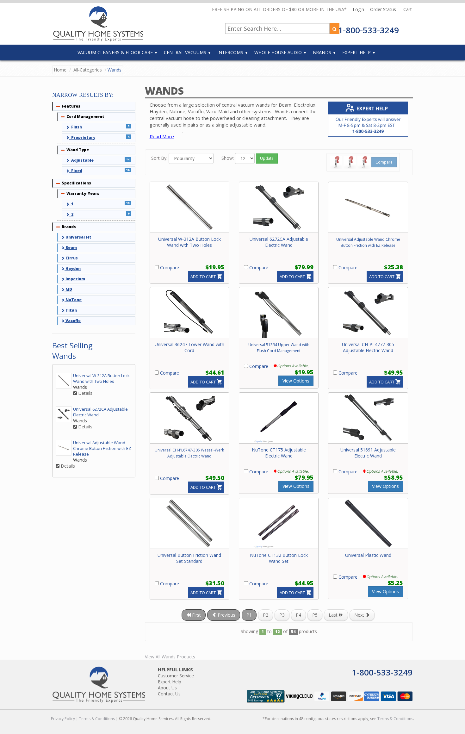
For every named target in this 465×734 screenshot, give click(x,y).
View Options (295, 381)
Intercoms (230, 52)
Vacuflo (73, 320)
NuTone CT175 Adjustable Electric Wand (279, 453)
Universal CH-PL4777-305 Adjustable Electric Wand (368, 347)
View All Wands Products (170, 657)
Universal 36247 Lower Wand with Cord (189, 347)
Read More (162, 136)
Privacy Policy (63, 718)
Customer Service (176, 676)
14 (127, 159)
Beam (71, 247)
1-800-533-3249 (368, 30)
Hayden (73, 268)
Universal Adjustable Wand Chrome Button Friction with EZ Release (102, 448)
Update (267, 158)
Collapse (58, 106)
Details (84, 393)
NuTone (73, 299)
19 (127, 203)
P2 (265, 615)
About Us (167, 688)
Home (60, 70)
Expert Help (356, 52)
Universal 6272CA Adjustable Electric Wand (279, 242)
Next (359, 615)
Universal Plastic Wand (368, 555)
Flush (75, 127)
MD (68, 289)
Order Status (383, 9)
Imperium (75, 279)
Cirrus (71, 258)
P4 (298, 615)
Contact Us (169, 694)
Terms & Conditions (97, 718)
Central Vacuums (185, 52)
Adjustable (81, 160)
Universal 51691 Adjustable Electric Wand (368, 453)
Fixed (75, 170)
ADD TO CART (203, 276)
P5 (315, 615)
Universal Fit (78, 237)
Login (359, 9)
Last (334, 615)
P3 (282, 615)
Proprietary (82, 137)
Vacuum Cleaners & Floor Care (115, 52)
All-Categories (87, 70)
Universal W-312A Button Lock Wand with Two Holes (189, 242)
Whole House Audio (278, 52)
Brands (322, 52)
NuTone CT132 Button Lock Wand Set (279, 558)
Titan (71, 310)
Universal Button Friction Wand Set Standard (189, 558)
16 (127, 170)
